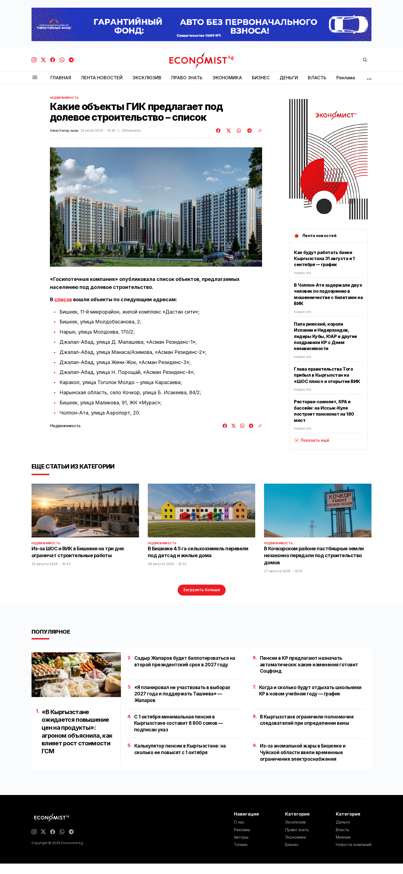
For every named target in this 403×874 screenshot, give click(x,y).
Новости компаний (353, 844)
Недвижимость (64, 97)
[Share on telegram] (248, 130)
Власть (342, 830)
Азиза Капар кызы (64, 130)
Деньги (343, 822)
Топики (240, 844)
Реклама (242, 830)
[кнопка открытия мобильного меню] (35, 77)
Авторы (241, 837)
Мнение (343, 837)
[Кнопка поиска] (364, 60)
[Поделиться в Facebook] (218, 130)
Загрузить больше (201, 589)
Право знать (297, 830)
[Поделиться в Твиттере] (228, 130)
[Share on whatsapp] (238, 130)
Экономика (295, 837)
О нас (239, 822)
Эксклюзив (295, 822)
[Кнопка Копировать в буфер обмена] (258, 130)
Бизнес (292, 844)
